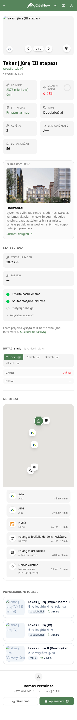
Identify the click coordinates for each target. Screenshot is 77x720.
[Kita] (49, 48)
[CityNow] (38, 5)
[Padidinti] (67, 48)
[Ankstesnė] (28, 48)
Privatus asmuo (18, 112)
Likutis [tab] (17, 348)
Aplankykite (56, 701)
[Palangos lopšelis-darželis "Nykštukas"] (30, 470)
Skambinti (23, 701)
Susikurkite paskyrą (33, 332)
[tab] (13, 357)
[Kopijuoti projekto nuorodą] (56, 5)
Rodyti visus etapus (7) (22, 315)
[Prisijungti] (71, 5)
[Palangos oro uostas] (46, 420)
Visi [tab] (43, 348)
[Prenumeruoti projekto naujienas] (9, 49)
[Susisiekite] (63, 5)
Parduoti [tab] (31, 348)
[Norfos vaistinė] (34, 467)
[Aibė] (32, 432)
